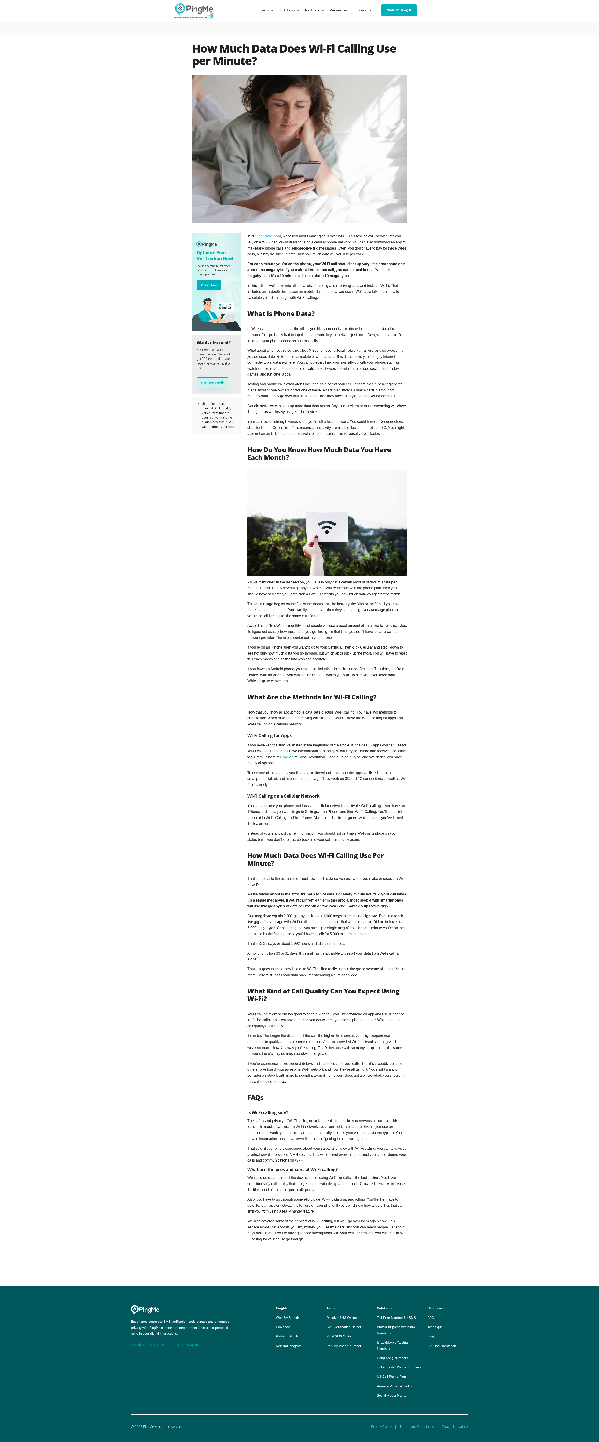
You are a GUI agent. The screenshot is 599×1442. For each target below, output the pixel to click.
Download (366, 10)
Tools (265, 10)
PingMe (287, 757)
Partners (312, 10)
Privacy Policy (381, 1426)
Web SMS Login (399, 10)
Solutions (287, 10)
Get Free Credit (212, 382)
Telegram (157, 1344)
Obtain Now (209, 285)
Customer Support (184, 1344)
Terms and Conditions (417, 1426)
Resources (339, 10)
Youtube (137, 1344)
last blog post (269, 236)
